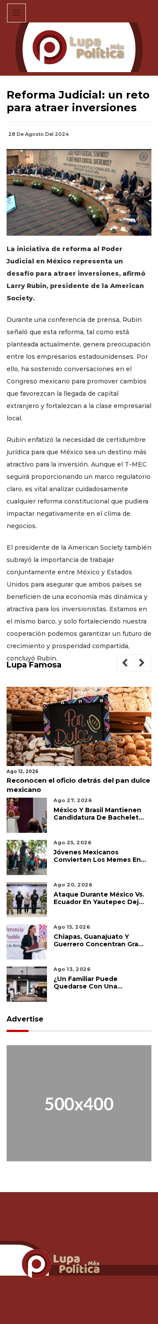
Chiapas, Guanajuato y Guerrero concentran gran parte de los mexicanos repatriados (98, 940)
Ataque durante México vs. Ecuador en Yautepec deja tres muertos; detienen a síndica (99, 898)
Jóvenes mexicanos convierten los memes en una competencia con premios (97, 856)
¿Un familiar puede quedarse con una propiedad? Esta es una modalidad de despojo (93, 982)
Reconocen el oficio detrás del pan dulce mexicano (78, 785)
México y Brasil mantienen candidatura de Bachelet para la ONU (97, 813)
